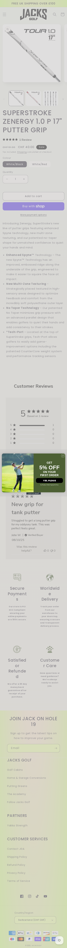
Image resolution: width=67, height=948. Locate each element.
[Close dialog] (62, 455)
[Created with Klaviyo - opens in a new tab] (33, 493)
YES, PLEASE (49, 480)
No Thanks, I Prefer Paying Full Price (49, 485)
